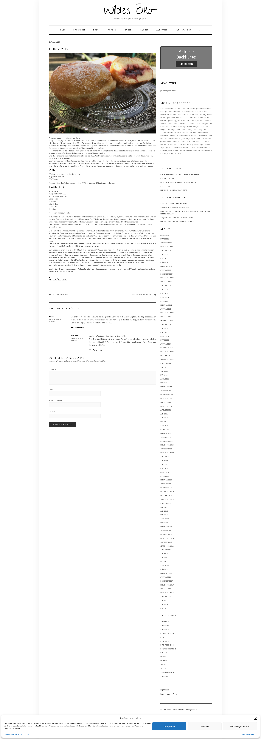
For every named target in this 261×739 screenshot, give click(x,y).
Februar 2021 (166, 433)
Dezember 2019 (166, 488)
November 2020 (167, 445)
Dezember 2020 (166, 441)
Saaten (163, 664)
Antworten (79, 327)
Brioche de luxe (167, 178)
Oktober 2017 (166, 589)
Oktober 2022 (166, 355)
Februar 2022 (166, 387)
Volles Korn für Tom (142, 295)
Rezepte (60, 280)
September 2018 (167, 546)
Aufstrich (162, 30)
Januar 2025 (165, 270)
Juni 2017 (164, 604)
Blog (63, 30)
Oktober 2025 (166, 243)
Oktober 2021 (166, 402)
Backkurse (79, 30)
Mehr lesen (186, 64)
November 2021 (167, 398)
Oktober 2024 (166, 282)
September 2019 (167, 499)
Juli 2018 (164, 554)
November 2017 (167, 585)
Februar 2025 (166, 266)
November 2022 (167, 352)
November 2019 (167, 492)
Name (51, 389)
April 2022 (164, 379)
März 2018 (164, 569)
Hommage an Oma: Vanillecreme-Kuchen (178, 182)
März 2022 (164, 383)
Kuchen (144, 30)
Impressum (27, 734)
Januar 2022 (165, 390)
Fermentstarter (58, 174)
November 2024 (167, 278)
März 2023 (164, 340)
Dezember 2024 (166, 274)
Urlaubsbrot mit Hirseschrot (182, 218)
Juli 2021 (164, 414)
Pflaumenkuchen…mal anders (173, 190)
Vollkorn (164, 676)
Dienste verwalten (247, 734)
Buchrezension (167, 645)
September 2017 (167, 593)
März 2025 (164, 262)
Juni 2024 (164, 289)
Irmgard (57, 278)
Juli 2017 (164, 600)
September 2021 (167, 406)
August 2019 (165, 503)
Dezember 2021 (166, 394)
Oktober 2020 (166, 449)
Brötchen (111, 30)
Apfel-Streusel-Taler (178, 203)
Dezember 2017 (166, 581)
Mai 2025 (163, 258)
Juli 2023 (164, 328)
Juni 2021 (164, 418)
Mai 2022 (163, 375)
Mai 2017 (163, 608)
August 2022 (165, 363)
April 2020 (164, 472)
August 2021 (165, 410)
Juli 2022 (164, 367)
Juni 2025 (164, 254)
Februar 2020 (166, 480)
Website (52, 412)
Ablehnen (204, 726)
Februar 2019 (166, 527)
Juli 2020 (164, 461)
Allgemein (164, 622)
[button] (255, 718)
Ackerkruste (166, 186)
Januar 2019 (165, 530)
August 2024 (165, 286)
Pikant (163, 657)
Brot (96, 30)
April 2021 (164, 425)
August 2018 (165, 550)
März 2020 (164, 476)
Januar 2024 (165, 309)
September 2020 (167, 453)
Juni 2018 (164, 558)
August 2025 (165, 251)
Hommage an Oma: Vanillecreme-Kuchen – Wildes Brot (181, 211)
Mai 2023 (163, 332)
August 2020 (165, 457)
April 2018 (164, 565)
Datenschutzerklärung (13, 734)
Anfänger (164, 625)
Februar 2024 (166, 305)
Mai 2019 (163, 515)
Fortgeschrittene (168, 649)
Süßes (129, 30)
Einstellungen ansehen (240, 726)
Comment (53, 369)
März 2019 (164, 523)
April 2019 (164, 519)
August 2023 (165, 324)
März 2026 (164, 239)
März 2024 (164, 301)
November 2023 (167, 313)
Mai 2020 (163, 468)
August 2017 (165, 596)
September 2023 (167, 320)
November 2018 (167, 538)
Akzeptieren (169, 726)
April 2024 (164, 297)
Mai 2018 (163, 561)
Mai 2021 (163, 422)
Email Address (55, 401)
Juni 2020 (164, 464)
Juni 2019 (164, 511)
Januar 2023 (165, 344)
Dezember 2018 (166, 534)
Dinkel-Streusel (61, 295)
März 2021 (164, 429)
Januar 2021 (165, 437)
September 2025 (167, 247)
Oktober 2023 (166, 317)
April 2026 (164, 235)
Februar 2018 (166, 573)
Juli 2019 (164, 507)
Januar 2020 (165, 484)
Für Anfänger (183, 30)
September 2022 (167, 359)
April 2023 (164, 336)
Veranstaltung (167, 672)
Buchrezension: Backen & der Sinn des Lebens (179, 174)
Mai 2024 (163, 293)
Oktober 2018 (166, 542)
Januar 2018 (165, 577)
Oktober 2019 (166, 495)
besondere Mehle (167, 633)
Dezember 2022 (166, 348)
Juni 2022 (164, 371)
